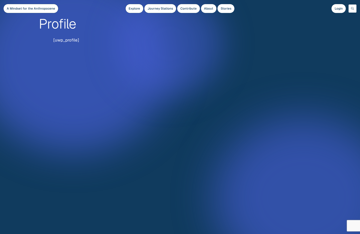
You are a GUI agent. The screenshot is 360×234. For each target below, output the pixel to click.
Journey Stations (160, 8)
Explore (134, 8)
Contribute (188, 8)
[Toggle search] (352, 8)
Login (339, 8)
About (208, 8)
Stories (226, 8)
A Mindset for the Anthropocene (31, 8)
